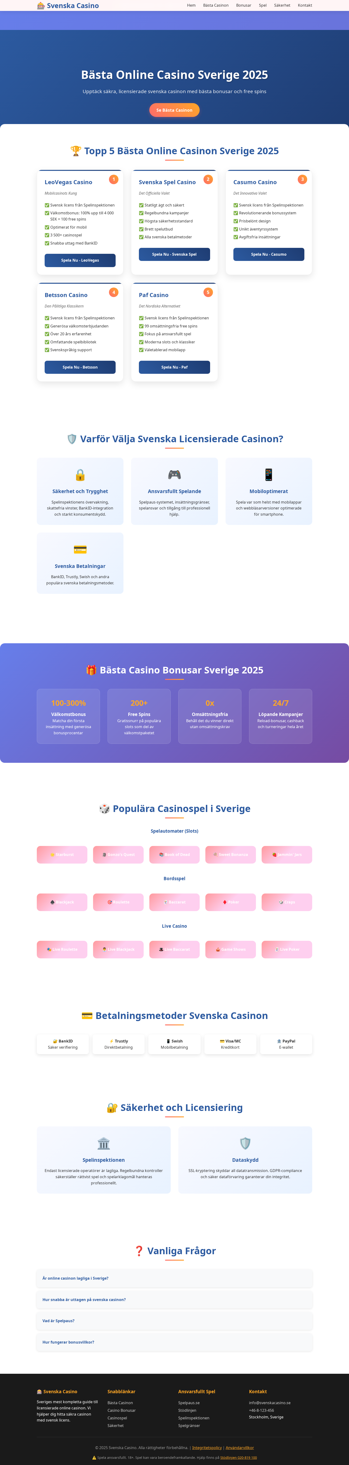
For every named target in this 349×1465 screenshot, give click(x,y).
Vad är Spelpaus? (58, 1320)
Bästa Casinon (216, 5)
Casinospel (117, 1418)
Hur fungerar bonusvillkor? (68, 1342)
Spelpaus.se (189, 1402)
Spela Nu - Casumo (269, 254)
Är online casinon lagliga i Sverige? (75, 1278)
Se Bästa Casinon (174, 110)
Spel (263, 5)
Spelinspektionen (193, 1418)
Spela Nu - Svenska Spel (174, 254)
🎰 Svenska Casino (68, 5)
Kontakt (305, 5)
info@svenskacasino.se (270, 1402)
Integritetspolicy (207, 1447)
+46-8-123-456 (261, 1410)
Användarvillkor (240, 1447)
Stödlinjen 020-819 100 (238, 1457)
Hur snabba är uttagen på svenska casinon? (84, 1299)
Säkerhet (282, 5)
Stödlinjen (187, 1410)
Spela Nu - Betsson (80, 367)
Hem (191, 5)
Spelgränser (189, 1425)
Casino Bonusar (122, 1410)
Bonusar (243, 5)
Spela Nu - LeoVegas (80, 260)
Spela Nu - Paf (174, 367)
